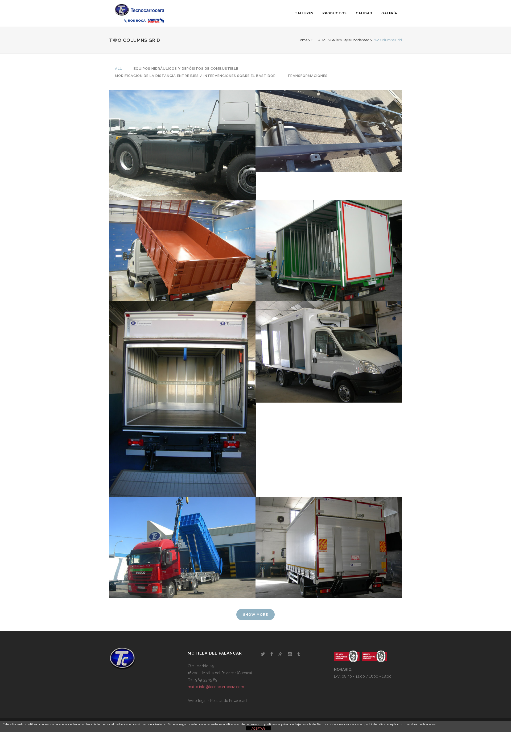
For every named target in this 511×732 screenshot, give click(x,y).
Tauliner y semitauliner (328, 534)
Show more (255, 615)
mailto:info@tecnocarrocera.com (216, 687)
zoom (158, 155)
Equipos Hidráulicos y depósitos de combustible (182, 131)
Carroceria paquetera (182, 385)
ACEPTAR (258, 728)
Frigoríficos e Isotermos (329, 338)
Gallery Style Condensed (350, 40)
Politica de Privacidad (228, 700)
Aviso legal (197, 700)
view (180, 155)
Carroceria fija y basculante (182, 237)
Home (302, 40)
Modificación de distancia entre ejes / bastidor (328, 117)
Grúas (182, 534)
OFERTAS (318, 40)
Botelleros (328, 237)
